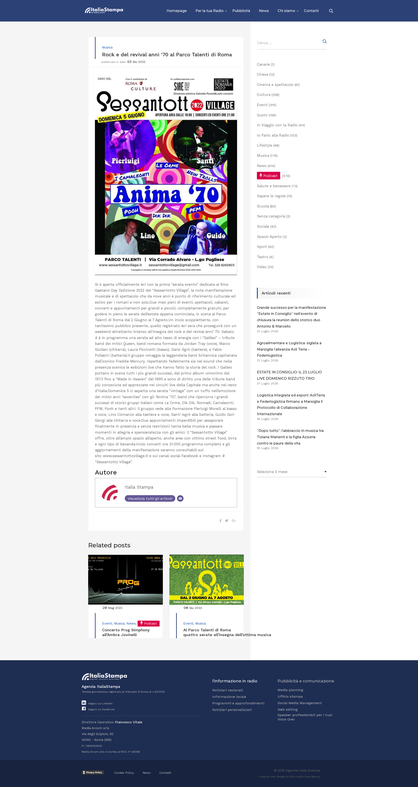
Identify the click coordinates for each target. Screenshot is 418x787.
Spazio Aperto (269, 236)
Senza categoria (271, 216)
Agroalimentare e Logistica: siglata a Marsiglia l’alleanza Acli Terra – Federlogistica (289, 349)
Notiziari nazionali (227, 690)
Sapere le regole (271, 196)
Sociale (263, 226)
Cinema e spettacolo (275, 84)
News (264, 11)
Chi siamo (286, 11)
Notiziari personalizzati (232, 710)
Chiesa (262, 74)
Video (262, 267)
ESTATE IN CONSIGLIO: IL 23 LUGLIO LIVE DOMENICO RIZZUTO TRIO (289, 375)
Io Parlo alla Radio (273, 135)
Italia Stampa (139, 487)
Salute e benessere (274, 186)
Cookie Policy (124, 772)
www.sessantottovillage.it (125, 456)
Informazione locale (229, 697)
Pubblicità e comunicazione (306, 681)
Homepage (177, 11)
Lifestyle (264, 145)
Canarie (263, 64)
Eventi (107, 623)
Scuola (263, 206)
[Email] (180, 498)
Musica (107, 47)
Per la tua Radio (210, 11)
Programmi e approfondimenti (238, 703)
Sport (262, 246)
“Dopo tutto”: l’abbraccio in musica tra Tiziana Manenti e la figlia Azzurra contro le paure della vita (290, 437)
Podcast (150, 623)
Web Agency (312, 776)
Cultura (263, 94)
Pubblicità (241, 11)
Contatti (311, 11)
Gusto (262, 115)
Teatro (262, 257)
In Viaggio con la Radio (277, 125)
